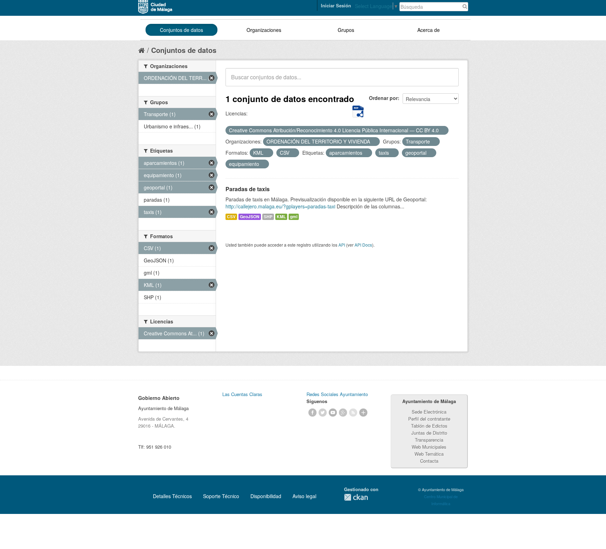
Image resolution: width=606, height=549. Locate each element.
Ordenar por (383, 97)
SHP (268, 217)
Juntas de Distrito (429, 432)
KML (281, 217)
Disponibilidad (265, 496)
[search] (448, 81)
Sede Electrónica (429, 411)
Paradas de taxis (247, 189)
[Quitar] (442, 130)
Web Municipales (429, 446)
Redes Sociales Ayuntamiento (337, 394)
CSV (231, 217)
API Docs (363, 245)
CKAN (356, 497)
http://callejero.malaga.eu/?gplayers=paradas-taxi (280, 206)
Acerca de (428, 29)
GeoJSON (250, 217)
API (341, 245)
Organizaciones (264, 29)
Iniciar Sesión (336, 5)
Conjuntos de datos (181, 29)
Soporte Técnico (221, 496)
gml (293, 217)
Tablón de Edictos (429, 425)
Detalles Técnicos (172, 496)
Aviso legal (304, 496)
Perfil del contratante (429, 418)
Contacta (429, 460)
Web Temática (429, 453)
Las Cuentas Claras (242, 394)
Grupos (346, 29)
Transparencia (429, 439)
